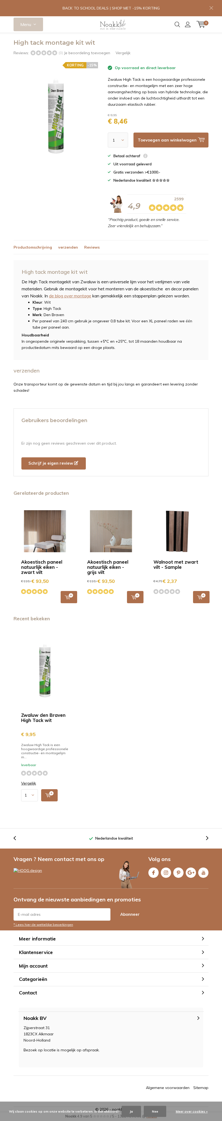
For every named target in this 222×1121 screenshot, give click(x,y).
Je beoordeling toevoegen (87, 52)
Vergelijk (123, 52)
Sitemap (200, 1087)
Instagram (166, 873)
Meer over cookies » (192, 1111)
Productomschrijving (33, 247)
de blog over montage (70, 295)
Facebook (153, 873)
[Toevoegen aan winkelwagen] (49, 795)
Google (191, 873)
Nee (155, 1111)
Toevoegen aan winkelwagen (69, 597)
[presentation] (18, 838)
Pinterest (178, 873)
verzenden (68, 247)
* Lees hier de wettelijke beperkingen (43, 925)
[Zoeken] (177, 24)
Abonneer (130, 914)
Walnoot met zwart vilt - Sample (176, 564)
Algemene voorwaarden (168, 1087)
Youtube (203, 873)
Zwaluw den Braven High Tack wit (43, 717)
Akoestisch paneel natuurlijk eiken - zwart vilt (41, 567)
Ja (131, 1111)
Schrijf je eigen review (51, 463)
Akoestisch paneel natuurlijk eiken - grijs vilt (107, 567)
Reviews (92, 247)
